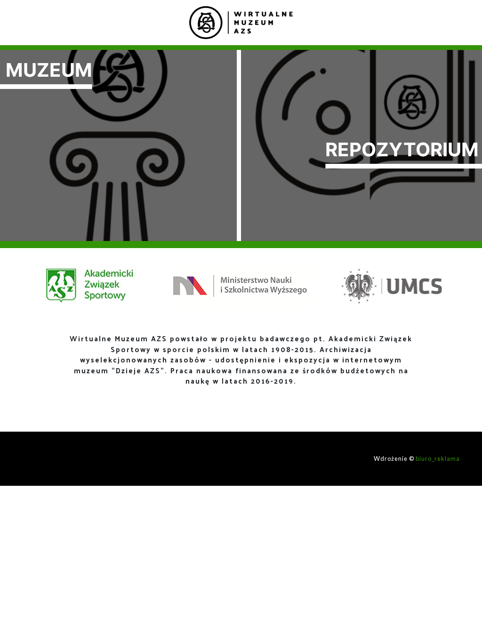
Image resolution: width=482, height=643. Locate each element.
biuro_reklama (438, 458)
